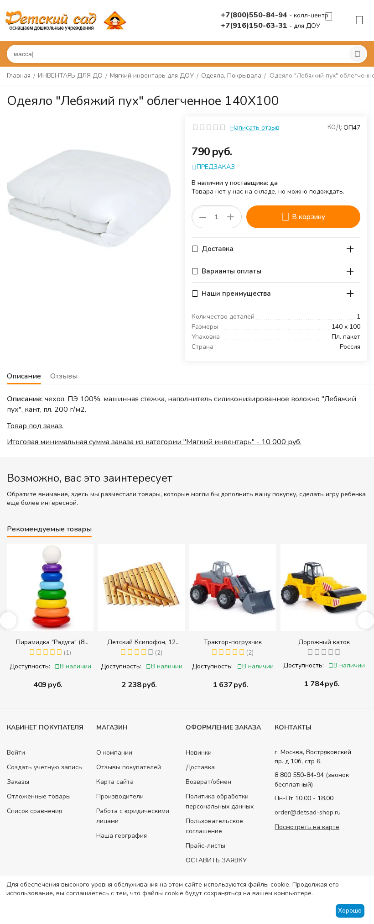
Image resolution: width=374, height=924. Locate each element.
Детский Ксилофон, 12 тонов (141, 642)
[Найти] (357, 54)
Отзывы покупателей (128, 767)
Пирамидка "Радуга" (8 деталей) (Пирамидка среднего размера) (50, 642)
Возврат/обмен (208, 781)
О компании (114, 752)
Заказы (18, 781)
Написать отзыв (255, 127)
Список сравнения (34, 811)
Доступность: (30, 666)
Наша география (121, 835)
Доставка (200, 767)
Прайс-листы (205, 845)
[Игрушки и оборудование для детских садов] (67, 20)
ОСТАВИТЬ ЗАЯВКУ (216, 860)
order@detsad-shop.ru (308, 812)
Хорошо (350, 910)
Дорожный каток (324, 642)
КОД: (334, 127)
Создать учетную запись (44, 767)
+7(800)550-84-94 (255, 15)
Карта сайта (115, 781)
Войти (16, 752)
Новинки (199, 752)
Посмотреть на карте (307, 827)
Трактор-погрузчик (233, 642)
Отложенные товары (39, 796)
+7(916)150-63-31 (255, 26)
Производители (120, 796)
